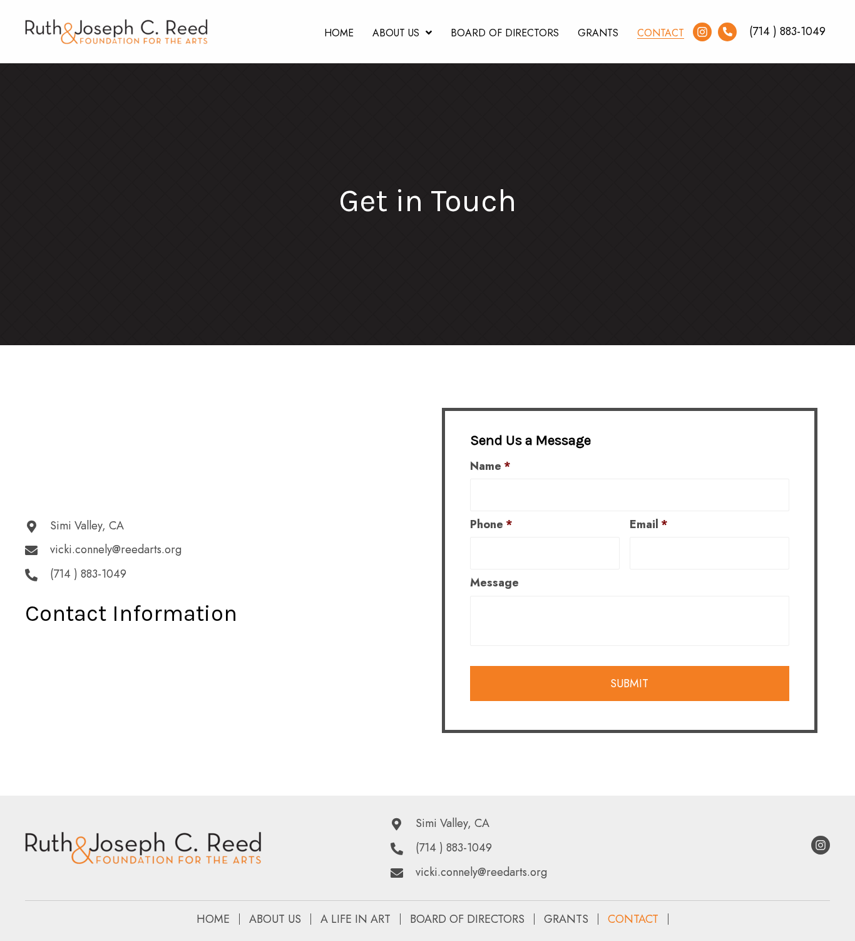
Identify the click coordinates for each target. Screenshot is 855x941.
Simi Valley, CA (87, 525)
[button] (702, 32)
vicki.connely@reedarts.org (116, 549)
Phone (491, 524)
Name (490, 466)
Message (494, 583)
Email (649, 524)
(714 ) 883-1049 (787, 31)
